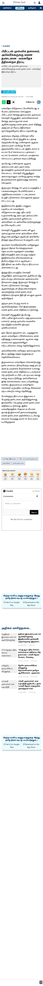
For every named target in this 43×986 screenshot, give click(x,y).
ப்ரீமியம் (19, 8)
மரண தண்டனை (18, 463)
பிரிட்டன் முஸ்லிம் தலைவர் (28, 459)
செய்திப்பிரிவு (9, 91)
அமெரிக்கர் (6, 463)
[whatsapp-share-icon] (4, 103)
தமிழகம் (32, 8)
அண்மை (7, 8)
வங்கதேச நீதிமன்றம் (9, 459)
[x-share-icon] (9, 103)
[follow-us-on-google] (39, 102)
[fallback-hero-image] (9, 637)
